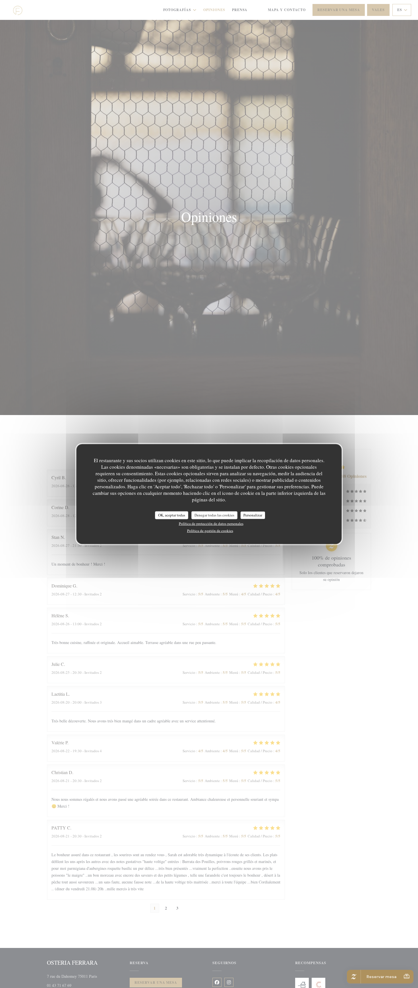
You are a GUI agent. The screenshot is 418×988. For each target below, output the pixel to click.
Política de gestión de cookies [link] (210, 530)
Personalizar (252, 515)
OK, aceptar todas (171, 515)
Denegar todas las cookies (214, 515)
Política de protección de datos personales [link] (211, 523)
